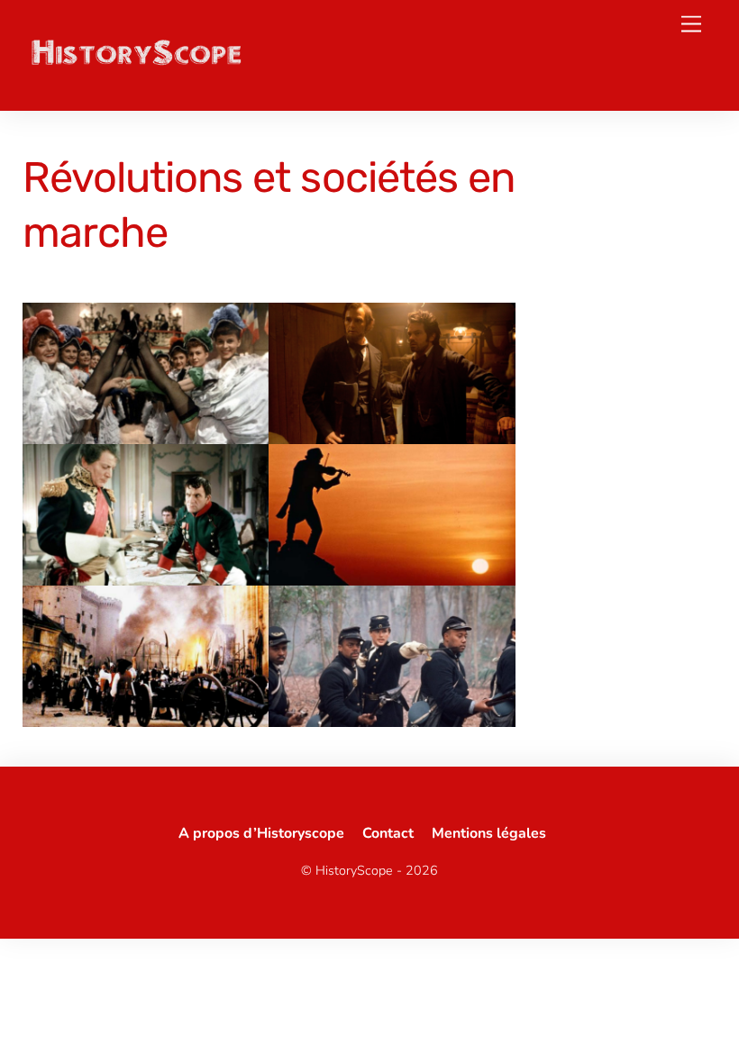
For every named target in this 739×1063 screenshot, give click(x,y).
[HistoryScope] (135, 62)
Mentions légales (489, 833)
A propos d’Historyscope (261, 833)
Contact (388, 833)
